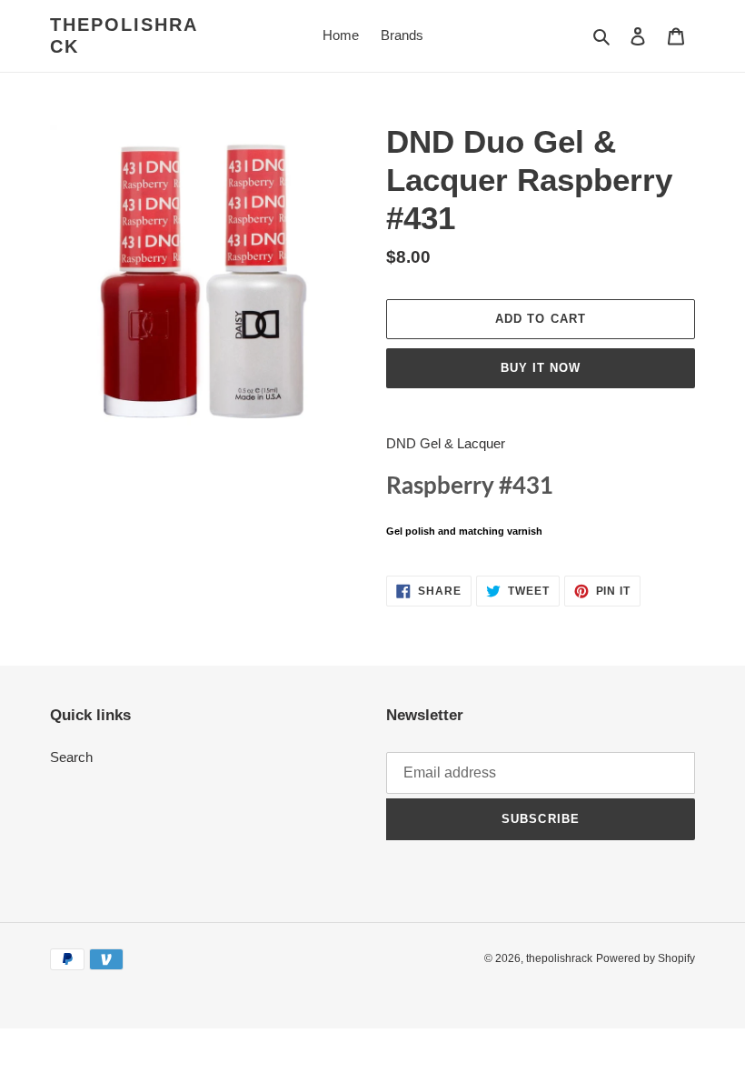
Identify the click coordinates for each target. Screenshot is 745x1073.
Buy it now (541, 368)
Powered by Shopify (645, 958)
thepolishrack (124, 35)
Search (71, 757)
